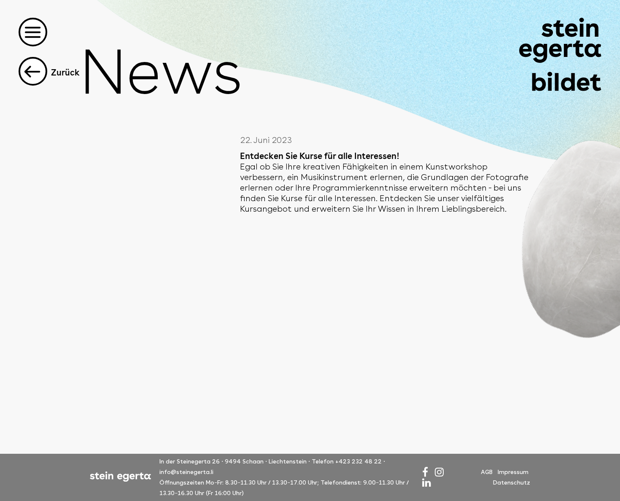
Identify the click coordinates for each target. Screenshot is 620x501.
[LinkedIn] (426, 483)
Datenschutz (511, 482)
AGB (487, 472)
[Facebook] (425, 472)
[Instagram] (439, 472)
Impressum (513, 472)
